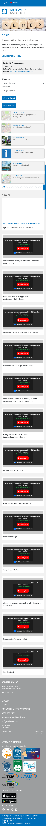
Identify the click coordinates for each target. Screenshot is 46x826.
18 (33, 187)
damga (4, 816)
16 (29, 187)
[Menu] (43, 3)
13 (24, 187)
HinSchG (20, 818)
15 (27, 187)
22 (40, 187)
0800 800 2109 (8, 713)
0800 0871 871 (8, 692)
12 (22, 187)
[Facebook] (4, 810)
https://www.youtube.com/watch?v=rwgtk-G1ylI (21, 223)
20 (36, 187)
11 (20, 187)
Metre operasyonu (32, 818)
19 (35, 187)
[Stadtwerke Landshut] (15, 11)
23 (42, 187)
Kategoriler (6, 79)
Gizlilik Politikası (14, 816)
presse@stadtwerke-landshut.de (22, 71)
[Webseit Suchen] (4, 3)
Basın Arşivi (6, 86)
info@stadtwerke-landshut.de (11, 705)
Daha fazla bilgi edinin (23, 244)
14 (26, 187)
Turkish (15, 3)
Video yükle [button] (24, 248)
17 (31, 187)
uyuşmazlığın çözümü (30, 816)
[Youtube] (8, 810)
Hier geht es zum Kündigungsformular (14, 746)
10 (18, 187)
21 (38, 187)
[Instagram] (12, 810)
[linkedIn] (16, 810)
